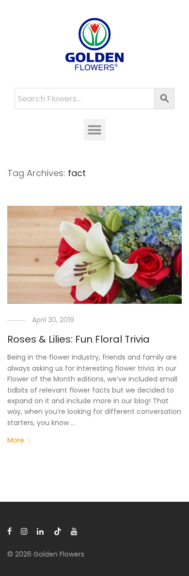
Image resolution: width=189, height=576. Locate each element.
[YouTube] (75, 531)
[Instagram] (24, 531)
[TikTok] (58, 531)
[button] (95, 130)
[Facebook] (9, 531)
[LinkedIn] (41, 531)
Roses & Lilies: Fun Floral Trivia (78, 339)
